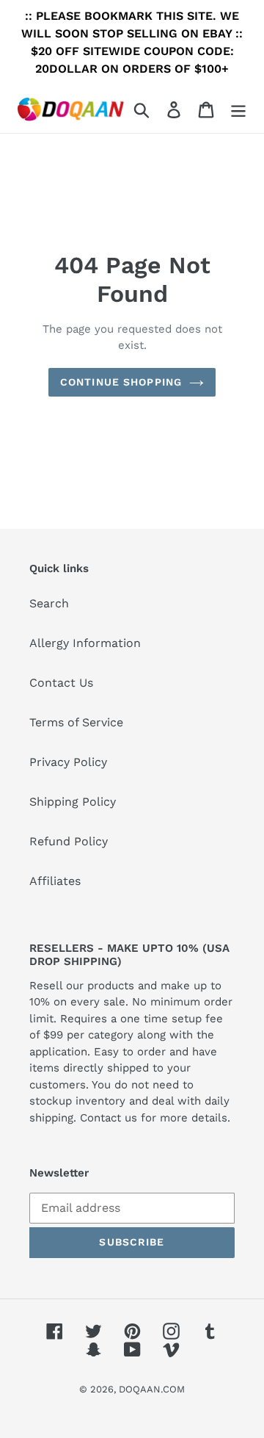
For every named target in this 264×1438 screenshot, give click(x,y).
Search (49, 603)
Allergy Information (85, 643)
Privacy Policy (68, 762)
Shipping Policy (72, 802)
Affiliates (55, 881)
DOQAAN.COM (152, 1389)
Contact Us (61, 683)
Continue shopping (121, 382)
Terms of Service (76, 722)
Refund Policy (68, 841)
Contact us (108, 1117)
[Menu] (238, 109)
